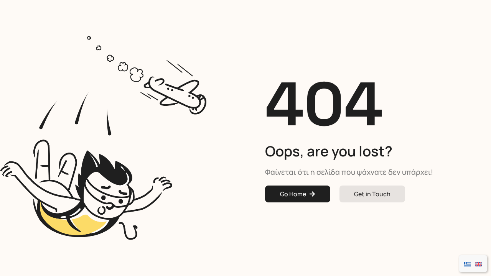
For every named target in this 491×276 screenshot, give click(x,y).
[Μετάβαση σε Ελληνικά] (467, 263)
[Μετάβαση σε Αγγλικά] (478, 263)
